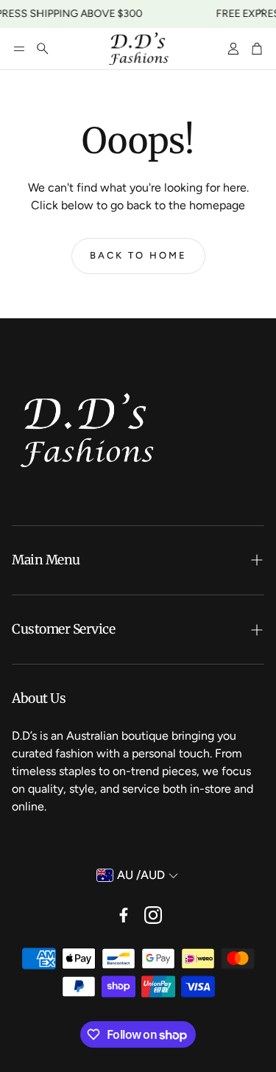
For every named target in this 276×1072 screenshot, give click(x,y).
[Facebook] (123, 915)
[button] (19, 48)
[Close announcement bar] (261, 11)
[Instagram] (153, 915)
